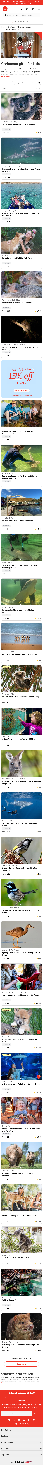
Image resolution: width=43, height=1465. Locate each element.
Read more (5, 76)
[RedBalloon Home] (5, 8)
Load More (21, 1364)
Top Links (5, 1455)
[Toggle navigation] (39, 9)
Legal (16, 1424)
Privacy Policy (21, 1406)
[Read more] (13, 21)
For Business (6, 1436)
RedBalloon (6, 1430)
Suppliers (5, 1449)
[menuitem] (20, 9)
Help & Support (7, 1442)
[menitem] (27, 9)
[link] (21, 379)
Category (18, 83)
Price (29, 83)
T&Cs (12, 1406)
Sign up (37, 1413)
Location (6, 83)
